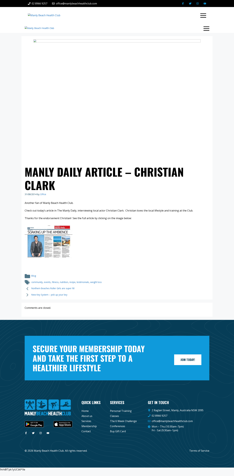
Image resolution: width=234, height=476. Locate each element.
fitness (55, 282)
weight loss (96, 282)
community (37, 282)
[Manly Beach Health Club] (39, 28)
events (47, 282)
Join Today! (188, 360)
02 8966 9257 (159, 415)
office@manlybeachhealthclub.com (172, 421)
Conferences (117, 426)
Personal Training (121, 411)
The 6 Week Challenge (123, 421)
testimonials (83, 282)
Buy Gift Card (118, 431)
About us (87, 416)
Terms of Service (199, 450)
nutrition (64, 282)
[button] (201, 15)
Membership (89, 426)
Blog (33, 275)
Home (85, 411)
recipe (72, 282)
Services (86, 421)
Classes (114, 416)
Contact (86, 431)
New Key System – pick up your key (49, 294)
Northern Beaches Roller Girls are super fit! (52, 288)
